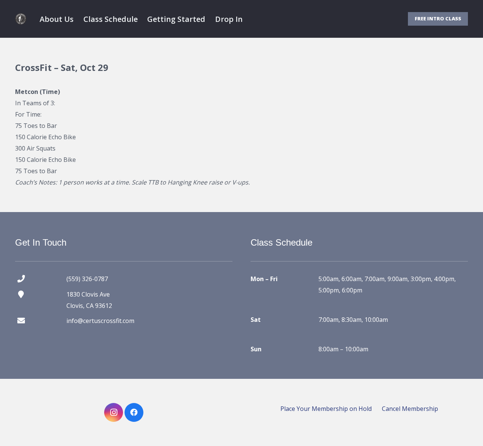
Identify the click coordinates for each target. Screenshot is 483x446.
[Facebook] (134, 412)
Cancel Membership (410, 408)
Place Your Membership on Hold (326, 408)
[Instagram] (113, 412)
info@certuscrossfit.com (100, 321)
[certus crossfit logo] (20, 19)
